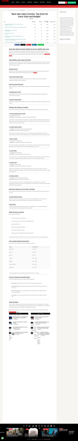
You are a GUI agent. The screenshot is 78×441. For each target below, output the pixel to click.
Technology (29, 2)
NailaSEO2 (39, 329)
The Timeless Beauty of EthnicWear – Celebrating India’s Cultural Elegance (45, 333)
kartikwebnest (16, 324)
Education (49, 2)
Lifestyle (4, 429)
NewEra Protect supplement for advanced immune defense (24, 436)
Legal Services (39, 429)
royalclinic (17, 334)
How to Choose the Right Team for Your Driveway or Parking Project (8, 436)
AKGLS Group (34, 439)
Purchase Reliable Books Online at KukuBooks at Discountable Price (59, 430)
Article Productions (47, 439)
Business (18, 2)
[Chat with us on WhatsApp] (2, 438)
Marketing (36, 2)
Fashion (17, 312)
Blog (21, 429)
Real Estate (42, 2)
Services (23, 2)
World (13, 2)
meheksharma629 (17, 329)
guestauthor (31, 18)
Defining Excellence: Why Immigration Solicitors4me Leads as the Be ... (42, 436)
